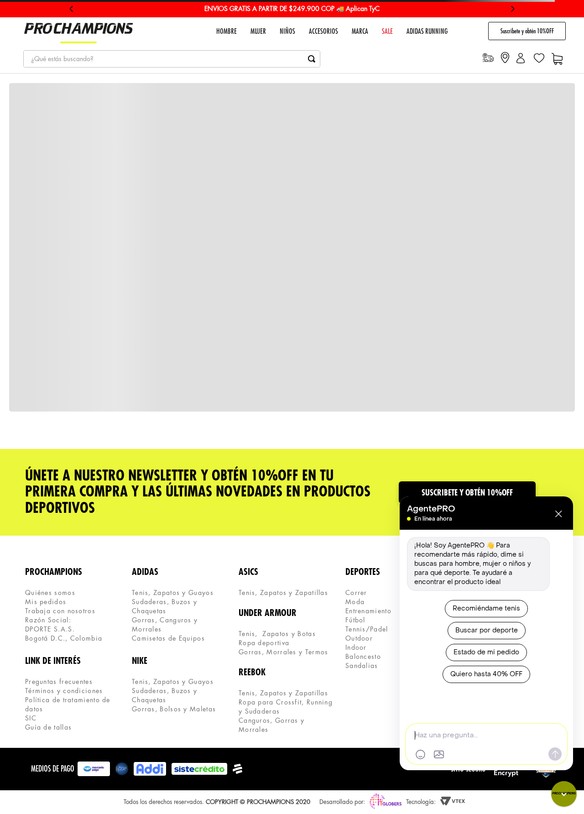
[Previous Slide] (71, 9)
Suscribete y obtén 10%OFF (527, 31)
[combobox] (171, 59)
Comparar (372, 424)
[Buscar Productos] (311, 59)
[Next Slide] (512, 9)
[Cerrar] (558, 513)
